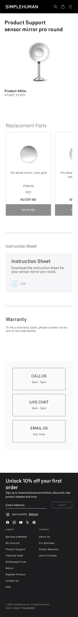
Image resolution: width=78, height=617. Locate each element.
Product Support (15, 549)
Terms (9, 608)
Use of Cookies (48, 555)
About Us (44, 537)
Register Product (16, 574)
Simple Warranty (48, 549)
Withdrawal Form (16, 562)
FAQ (8, 587)
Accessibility (29, 608)
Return (10, 568)
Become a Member (16, 537)
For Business (47, 543)
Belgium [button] (33, 514)
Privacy (16, 608)
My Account (13, 543)
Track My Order (14, 555)
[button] (55, 6)
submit (62, 505)
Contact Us (12, 581)
